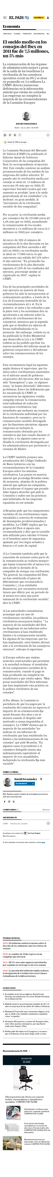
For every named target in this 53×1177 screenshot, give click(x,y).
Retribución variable (18, 823)
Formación (27, 34)
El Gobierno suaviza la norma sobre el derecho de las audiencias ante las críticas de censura (25, 946)
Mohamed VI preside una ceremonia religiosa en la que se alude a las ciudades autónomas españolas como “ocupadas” (27, 1013)
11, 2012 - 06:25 (29, 128)
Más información (9, 836)
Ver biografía (21, 784)
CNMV (5, 823)
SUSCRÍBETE (39, 18)
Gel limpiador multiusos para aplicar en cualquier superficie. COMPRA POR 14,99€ (36, 1111)
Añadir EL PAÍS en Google (16, 142)
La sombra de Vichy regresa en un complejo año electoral (22, 955)
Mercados (7, 34)
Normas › (46, 810)
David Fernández (26, 124)
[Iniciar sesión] (48, 17)
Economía (11, 27)
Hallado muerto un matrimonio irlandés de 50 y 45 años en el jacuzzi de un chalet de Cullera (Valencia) (27, 1005)
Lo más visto (9, 988)
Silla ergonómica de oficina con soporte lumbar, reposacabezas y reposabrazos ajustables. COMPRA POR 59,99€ (24, 1099)
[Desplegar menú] (5, 17)
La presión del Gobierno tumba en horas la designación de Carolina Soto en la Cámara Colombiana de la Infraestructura (26, 973)
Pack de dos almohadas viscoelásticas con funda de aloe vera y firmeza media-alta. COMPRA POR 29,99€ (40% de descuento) (37, 1127)
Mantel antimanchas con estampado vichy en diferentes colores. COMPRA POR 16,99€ (37, 1141)
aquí (43, 842)
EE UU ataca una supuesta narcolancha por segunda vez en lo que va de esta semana (25, 963)
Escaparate (26, 1060)
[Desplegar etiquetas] (48, 823)
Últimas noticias (11, 938)
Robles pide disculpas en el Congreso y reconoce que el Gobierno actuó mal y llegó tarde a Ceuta (26, 1032)
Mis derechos (39, 34)
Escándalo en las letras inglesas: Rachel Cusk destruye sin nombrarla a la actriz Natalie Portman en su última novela (27, 996)
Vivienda (17, 34)
